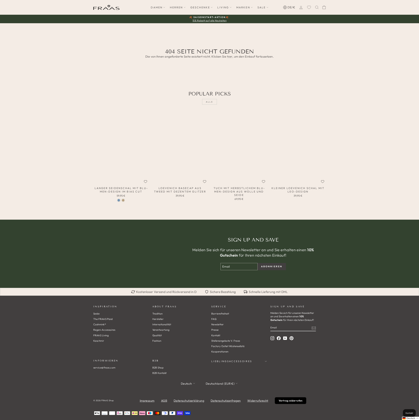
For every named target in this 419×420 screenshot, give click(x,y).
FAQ (213, 319)
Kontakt (215, 335)
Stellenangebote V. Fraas (225, 340)
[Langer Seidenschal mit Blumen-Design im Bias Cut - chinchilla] (123, 200)
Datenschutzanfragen (226, 400)
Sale (261, 7)
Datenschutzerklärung (189, 400)
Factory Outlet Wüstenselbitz (228, 346)
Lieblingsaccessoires (231, 361)
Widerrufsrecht (257, 400)
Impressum (147, 400)
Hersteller (158, 319)
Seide (96, 313)
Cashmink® (99, 324)
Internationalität (161, 324)
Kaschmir (98, 340)
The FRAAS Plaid (103, 319)
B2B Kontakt (159, 373)
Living (223, 7)
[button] (410, 418)
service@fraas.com (104, 367)
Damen (157, 7)
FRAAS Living (101, 335)
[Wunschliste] (309, 7)
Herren (176, 7)
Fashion (156, 340)
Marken (243, 7)
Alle (209, 102)
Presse (215, 329)
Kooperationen (219, 351)
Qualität (157, 335)
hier (229, 56)
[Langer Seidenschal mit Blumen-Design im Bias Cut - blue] (118, 200)
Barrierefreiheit (220, 313)
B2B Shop (158, 367)
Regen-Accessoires (104, 329)
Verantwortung (161, 329)
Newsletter (217, 324)
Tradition (157, 313)
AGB (164, 400)
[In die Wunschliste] (145, 181)
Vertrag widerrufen (290, 400)
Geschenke (200, 7)
